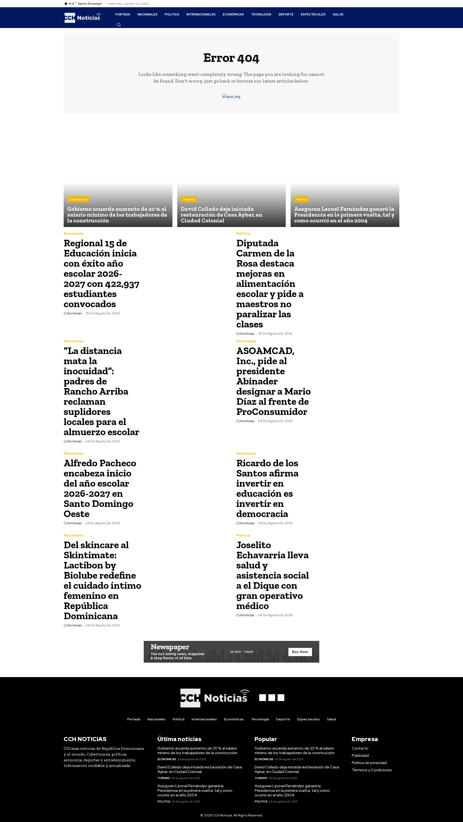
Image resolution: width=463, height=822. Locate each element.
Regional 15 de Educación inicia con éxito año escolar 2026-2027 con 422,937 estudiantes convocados (101, 273)
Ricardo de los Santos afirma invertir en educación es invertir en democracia (267, 488)
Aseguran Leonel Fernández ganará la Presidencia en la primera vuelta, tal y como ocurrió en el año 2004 (194, 790)
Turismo (189, 199)
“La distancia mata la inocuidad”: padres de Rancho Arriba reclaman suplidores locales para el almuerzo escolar (101, 391)
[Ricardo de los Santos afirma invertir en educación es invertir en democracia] (358, 488)
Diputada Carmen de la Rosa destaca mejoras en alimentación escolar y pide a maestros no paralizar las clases (270, 283)
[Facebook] (385, 4)
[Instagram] (391, 4)
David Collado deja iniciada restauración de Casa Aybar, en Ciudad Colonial (199, 769)
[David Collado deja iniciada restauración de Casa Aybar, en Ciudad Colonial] (231, 172)
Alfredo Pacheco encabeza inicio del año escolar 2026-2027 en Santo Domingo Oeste (100, 488)
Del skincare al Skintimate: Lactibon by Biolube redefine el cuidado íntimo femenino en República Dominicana (102, 580)
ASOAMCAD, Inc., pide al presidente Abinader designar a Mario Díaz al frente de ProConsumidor (273, 381)
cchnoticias (73, 313)
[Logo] (83, 17)
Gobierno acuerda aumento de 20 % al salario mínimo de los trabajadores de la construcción (197, 750)
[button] (118, 24)
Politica (301, 199)
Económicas (78, 199)
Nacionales (73, 233)
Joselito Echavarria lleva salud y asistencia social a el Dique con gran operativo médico (272, 575)
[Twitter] (396, 4)
